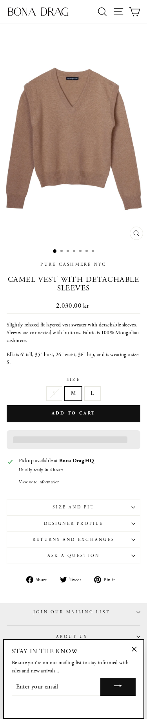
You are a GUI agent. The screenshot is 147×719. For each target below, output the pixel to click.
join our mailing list (71, 612)
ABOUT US (71, 637)
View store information (39, 482)
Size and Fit (73, 507)
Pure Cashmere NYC (73, 264)
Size (73, 379)
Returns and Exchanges (73, 539)
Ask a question (73, 556)
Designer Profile (73, 523)
